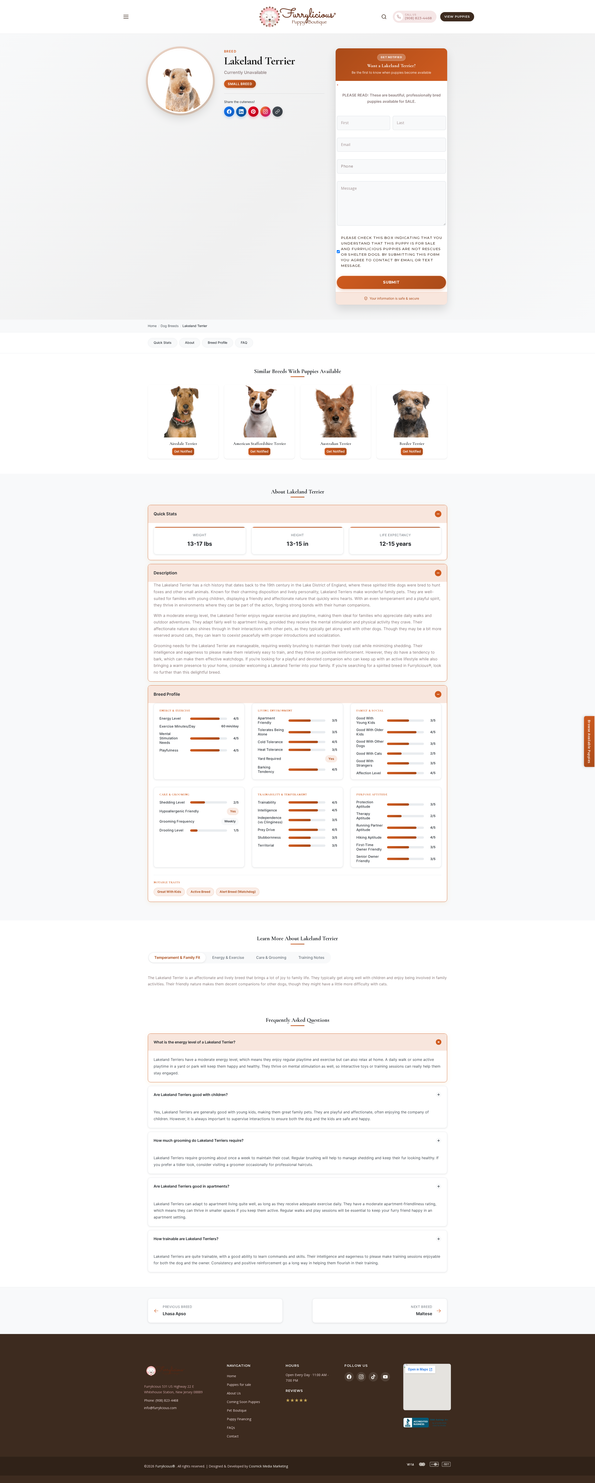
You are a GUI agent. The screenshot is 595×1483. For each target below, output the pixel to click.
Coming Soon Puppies (243, 1402)
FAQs (231, 1427)
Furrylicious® (165, 1466)
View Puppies (457, 16)
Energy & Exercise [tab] (228, 957)
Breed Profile (217, 342)
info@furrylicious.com (160, 1408)
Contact (233, 1436)
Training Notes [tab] (311, 957)
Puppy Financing (239, 1419)
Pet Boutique (237, 1410)
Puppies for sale (239, 1384)
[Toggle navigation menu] (126, 17)
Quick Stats (163, 342)
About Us (234, 1393)
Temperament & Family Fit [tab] (177, 957)
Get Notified (183, 451)
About (189, 342)
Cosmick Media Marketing (268, 1466)
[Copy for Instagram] (265, 111)
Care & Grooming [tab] (271, 957)
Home (152, 326)
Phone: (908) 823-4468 (161, 1400)
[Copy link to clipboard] (277, 111)
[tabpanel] (297, 981)
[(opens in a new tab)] (427, 1422)
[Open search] (384, 17)
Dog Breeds (169, 326)
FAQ (244, 342)
